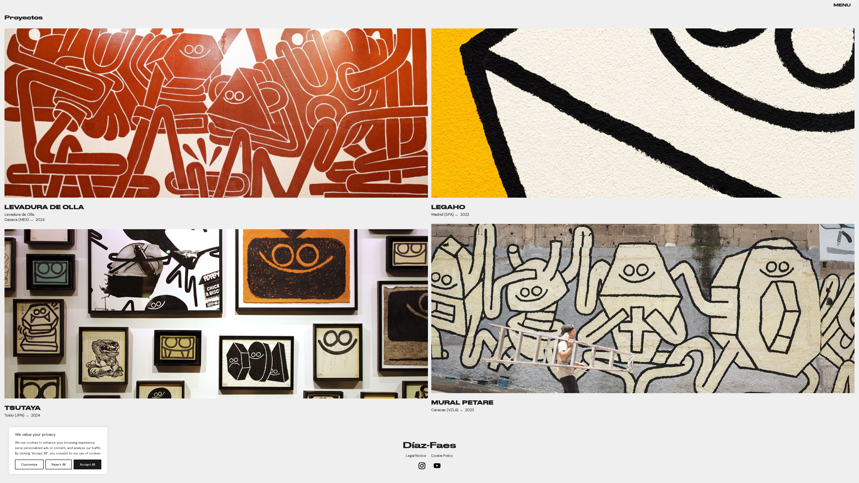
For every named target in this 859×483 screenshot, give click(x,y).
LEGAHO (448, 207)
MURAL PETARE (462, 402)
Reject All (59, 464)
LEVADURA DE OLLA (44, 207)
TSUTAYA (22, 408)
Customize (29, 464)
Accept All (87, 464)
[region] (58, 450)
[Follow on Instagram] (422, 465)
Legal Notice (416, 456)
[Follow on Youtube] (437, 465)
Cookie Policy (442, 456)
